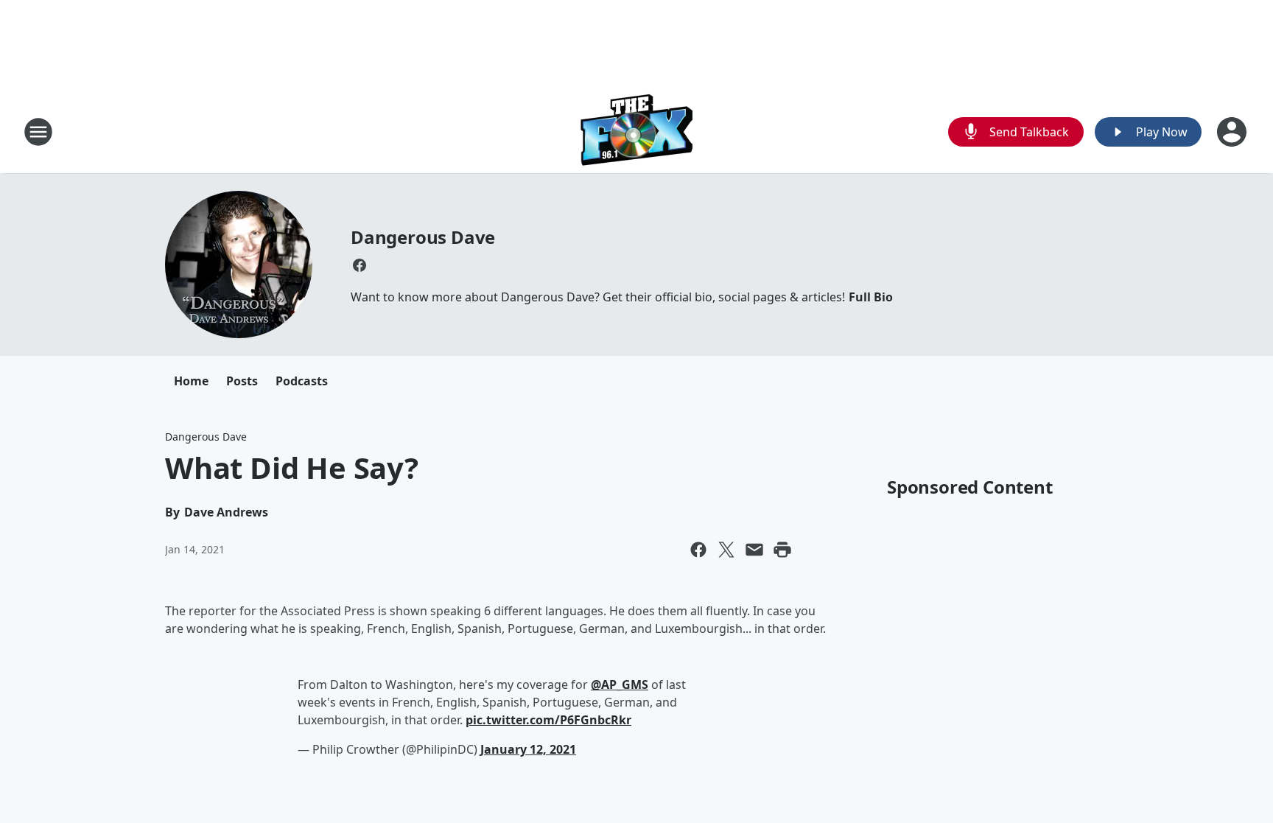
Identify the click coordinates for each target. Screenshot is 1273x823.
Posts (242, 381)
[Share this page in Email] (754, 549)
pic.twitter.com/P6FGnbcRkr (548, 720)
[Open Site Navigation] (38, 132)
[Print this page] (782, 549)
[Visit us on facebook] (359, 265)
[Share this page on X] (726, 549)
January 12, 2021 (528, 749)
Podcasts (302, 381)
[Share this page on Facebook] (698, 549)
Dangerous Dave (423, 237)
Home (191, 381)
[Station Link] (637, 131)
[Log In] (1233, 132)
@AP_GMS (619, 684)
